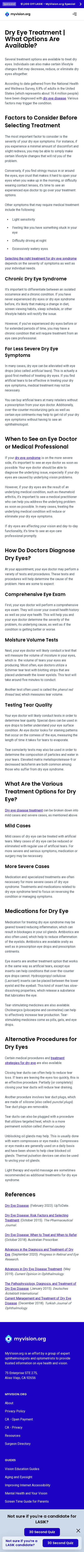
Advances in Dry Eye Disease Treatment (33, 1269)
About (9, 1403)
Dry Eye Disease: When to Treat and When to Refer (41, 1235)
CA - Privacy (13, 1427)
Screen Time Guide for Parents (27, 1501)
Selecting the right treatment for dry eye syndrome (41, 258)
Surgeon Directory (18, 1444)
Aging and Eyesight (18, 1477)
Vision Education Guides (22, 1469)
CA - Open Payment (19, 1419)
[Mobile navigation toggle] (74, 14)
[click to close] (78, 1530)
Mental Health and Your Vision (26, 1493)
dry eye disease (54, 98)
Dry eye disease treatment (24, 810)
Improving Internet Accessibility (27, 1485)
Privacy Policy (15, 1411)
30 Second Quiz (42, 1532)
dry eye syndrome (28, 458)
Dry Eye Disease (17, 1206)
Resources (12, 1436)
